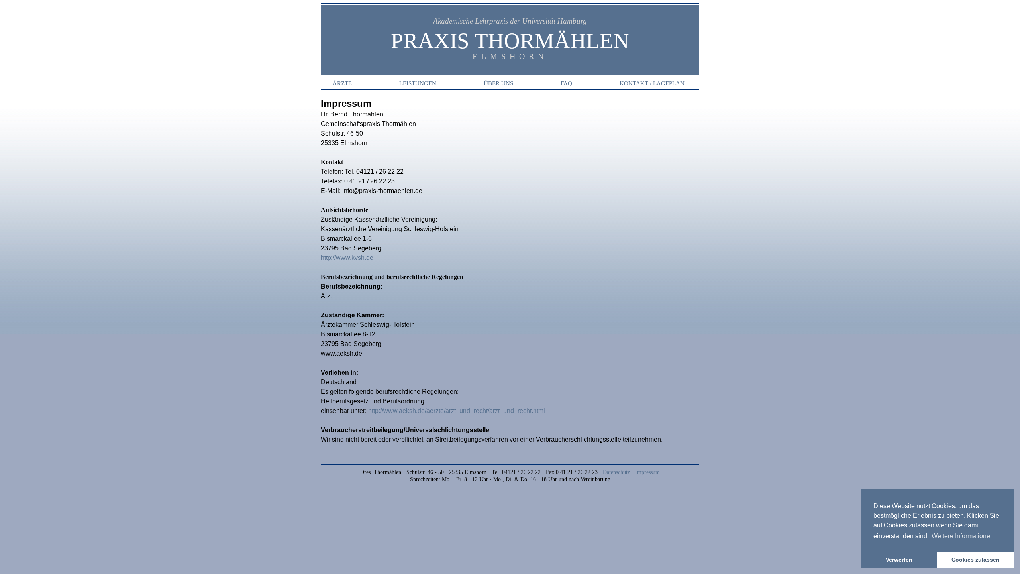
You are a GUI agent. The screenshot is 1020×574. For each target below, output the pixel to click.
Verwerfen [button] (899, 559)
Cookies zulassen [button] (975, 559)
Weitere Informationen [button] (963, 536)
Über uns (498, 83)
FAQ (566, 83)
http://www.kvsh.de (347, 257)
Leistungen (417, 83)
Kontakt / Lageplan (652, 83)
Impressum (647, 472)
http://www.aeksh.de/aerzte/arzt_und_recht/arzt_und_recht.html (456, 410)
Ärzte (342, 83)
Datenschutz (616, 472)
